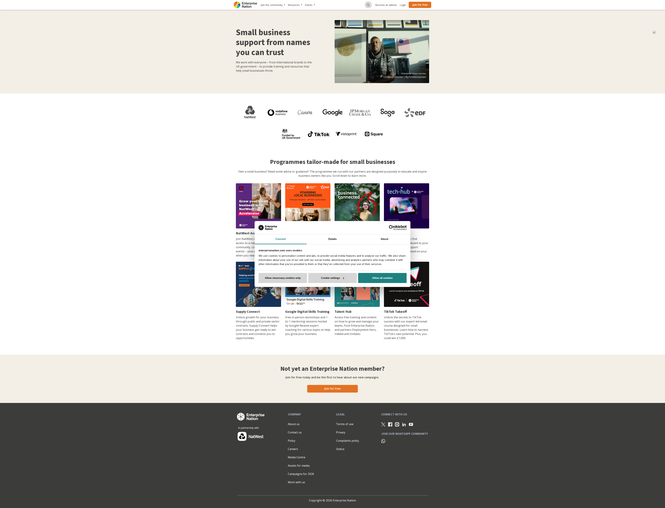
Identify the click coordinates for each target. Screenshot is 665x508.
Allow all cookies (382, 277)
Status (340, 449)
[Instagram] (397, 424)
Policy (291, 441)
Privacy (340, 432)
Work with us (296, 482)
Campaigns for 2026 (301, 474)
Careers (293, 449)
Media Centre (296, 457)
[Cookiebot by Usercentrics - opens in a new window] (391, 227)
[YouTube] (411, 424)
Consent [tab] (280, 238)
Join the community (271, 5)
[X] (383, 424)
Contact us (295, 432)
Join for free (420, 4)
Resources (294, 5)
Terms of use (344, 424)
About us (294, 424)
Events (308, 5)
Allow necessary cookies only (283, 277)
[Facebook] (390, 424)
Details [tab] (332, 238)
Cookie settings (330, 277)
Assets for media (298, 465)
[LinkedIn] (404, 424)
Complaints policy (347, 441)
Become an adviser (386, 5)
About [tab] (384, 238)
